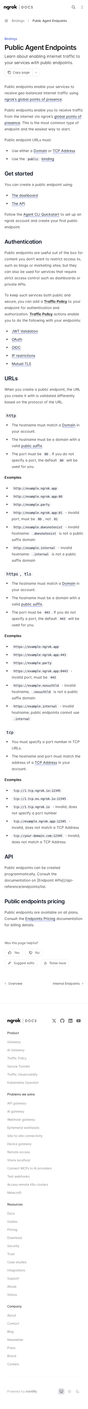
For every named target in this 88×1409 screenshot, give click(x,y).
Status (12, 1294)
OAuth (17, 339)
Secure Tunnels (18, 1066)
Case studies (16, 1262)
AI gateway (15, 1111)
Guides (12, 1221)
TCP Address (64, 150)
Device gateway (19, 1144)
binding (48, 159)
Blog (10, 1331)
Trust (11, 1254)
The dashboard (25, 195)
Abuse (11, 1286)
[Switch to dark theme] (77, 1391)
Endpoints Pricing (40, 918)
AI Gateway (16, 1050)
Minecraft (14, 1192)
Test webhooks (18, 1176)
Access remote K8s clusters (23, 1184)
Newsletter (15, 1340)
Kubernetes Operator (23, 1082)
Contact (13, 1323)
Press (11, 1348)
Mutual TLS (21, 363)
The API (18, 203)
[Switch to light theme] (69, 1391)
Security (13, 1246)
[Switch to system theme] (61, 1391)
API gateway (16, 1103)
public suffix (31, 445)
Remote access (18, 1152)
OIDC (16, 347)
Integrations (16, 1270)
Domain (40, 150)
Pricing (12, 1229)
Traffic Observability (22, 1074)
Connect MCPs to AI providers (23, 1168)
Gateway (14, 1042)
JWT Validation (25, 331)
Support (13, 1278)
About (11, 1315)
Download (14, 1238)
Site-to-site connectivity (23, 1136)
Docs (11, 1213)
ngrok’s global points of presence (33, 99)
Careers (13, 1364)
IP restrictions (23, 355)
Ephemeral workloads (23, 1128)
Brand (11, 1356)
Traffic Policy (17, 1058)
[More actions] (82, 7)
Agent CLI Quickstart (41, 214)
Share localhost (18, 1160)
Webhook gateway (21, 1119)
